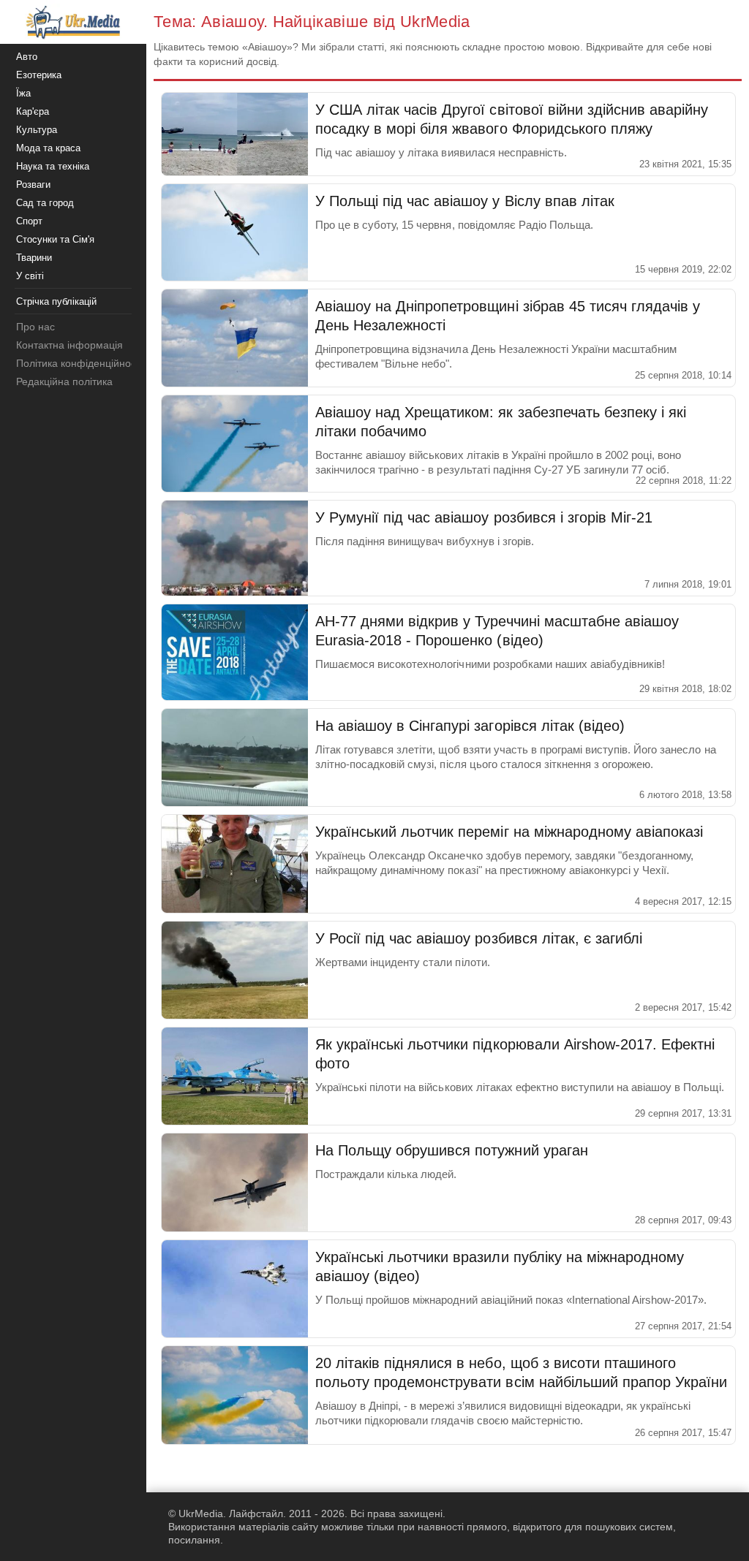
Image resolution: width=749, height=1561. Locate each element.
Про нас (35, 327)
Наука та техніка (52, 166)
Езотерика (38, 74)
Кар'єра (32, 111)
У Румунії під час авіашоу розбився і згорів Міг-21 (483, 517)
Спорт (29, 221)
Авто (26, 56)
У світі (30, 275)
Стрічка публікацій (56, 301)
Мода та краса (48, 148)
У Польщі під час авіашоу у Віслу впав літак (464, 201)
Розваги (33, 184)
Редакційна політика (64, 381)
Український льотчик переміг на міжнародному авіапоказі (509, 832)
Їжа (23, 93)
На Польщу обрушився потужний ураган (451, 1150)
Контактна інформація (69, 345)
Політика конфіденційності (79, 363)
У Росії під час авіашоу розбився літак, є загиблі (478, 938)
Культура (36, 129)
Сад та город (45, 202)
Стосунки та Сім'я (55, 239)
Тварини (34, 257)
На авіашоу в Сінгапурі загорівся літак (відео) (470, 726)
